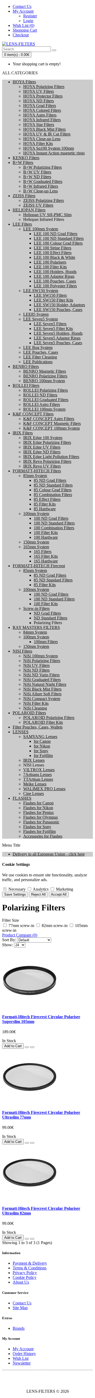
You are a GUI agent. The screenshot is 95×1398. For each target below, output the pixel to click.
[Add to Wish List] (27, 1047)
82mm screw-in (55, 925)
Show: (7, 945)
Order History (24, 1353)
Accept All (58, 894)
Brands (19, 1328)
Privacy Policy (25, 1272)
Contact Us (22, 1303)
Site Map (20, 1307)
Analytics (40, 889)
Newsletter (22, 1363)
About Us (21, 1282)
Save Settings (15, 894)
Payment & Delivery (30, 1263)
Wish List (20, 1358)
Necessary (16, 889)
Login (28, 20)
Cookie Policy (24, 1277)
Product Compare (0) (19, 935)
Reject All (38, 894)
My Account (23, 1349)
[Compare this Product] (32, 1047)
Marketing (64, 889)
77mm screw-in (21, 925)
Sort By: (9, 940)
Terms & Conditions (29, 1268)
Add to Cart (13, 1046)
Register (30, 16)
